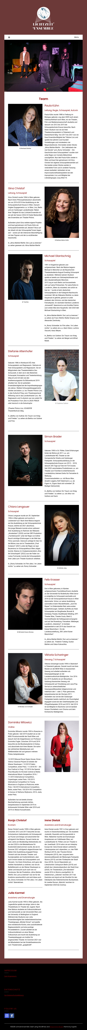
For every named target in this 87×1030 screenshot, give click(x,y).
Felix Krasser (52, 579)
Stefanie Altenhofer (20, 351)
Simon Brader (53, 436)
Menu (76, 37)
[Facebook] (12, 1015)
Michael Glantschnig (58, 256)
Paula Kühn (52, 105)
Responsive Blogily (56, 1027)
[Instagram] (7, 1015)
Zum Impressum (10, 976)
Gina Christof (16, 188)
